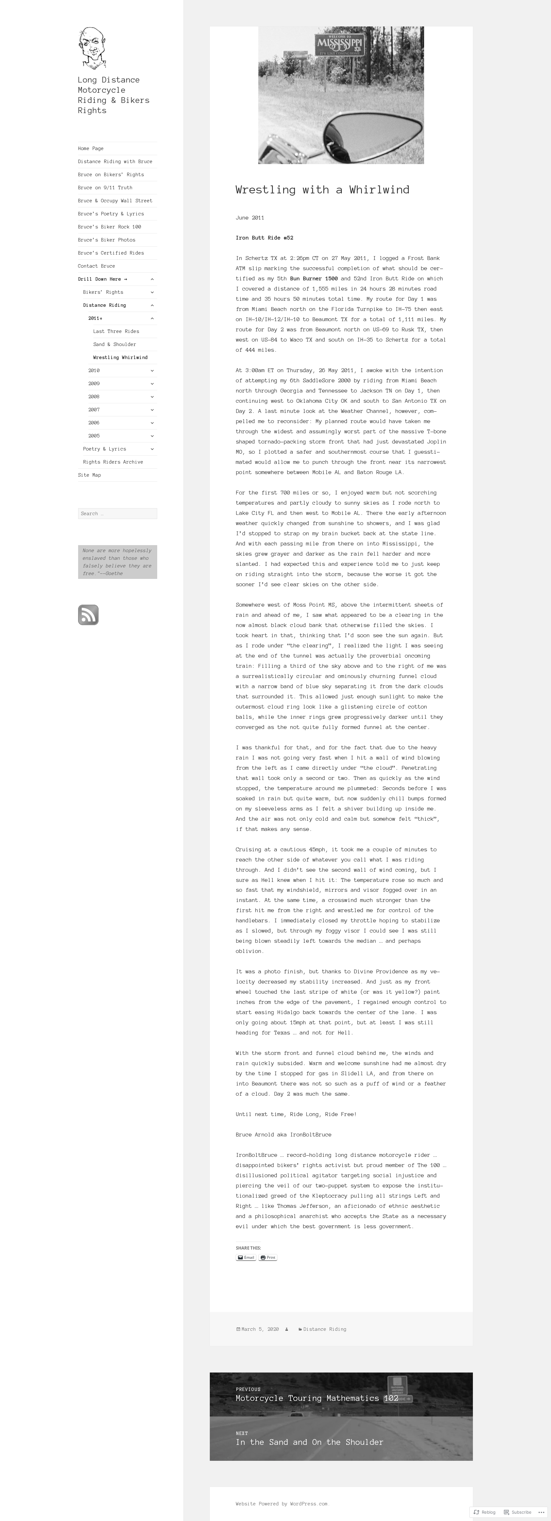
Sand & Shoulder (114, 344)
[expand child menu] (152, 279)
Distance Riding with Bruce (115, 161)
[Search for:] (117, 513)
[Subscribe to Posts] (88, 615)
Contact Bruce (96, 266)
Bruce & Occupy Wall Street (115, 200)
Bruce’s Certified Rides (111, 253)
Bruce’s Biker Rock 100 (109, 226)
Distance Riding (104, 305)
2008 (94, 396)
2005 (94, 435)
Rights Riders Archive (113, 462)
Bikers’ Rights (103, 292)
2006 (94, 422)
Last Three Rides (116, 331)
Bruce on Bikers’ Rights (111, 174)
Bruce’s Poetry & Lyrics (111, 213)
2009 (94, 383)
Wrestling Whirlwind (120, 357)
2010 (94, 370)
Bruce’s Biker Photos (107, 239)
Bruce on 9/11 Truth (105, 187)
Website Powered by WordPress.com (282, 1503)
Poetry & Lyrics (104, 448)
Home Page (91, 148)
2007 (94, 409)
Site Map (89, 475)
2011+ (95, 318)
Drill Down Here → (102, 279)
